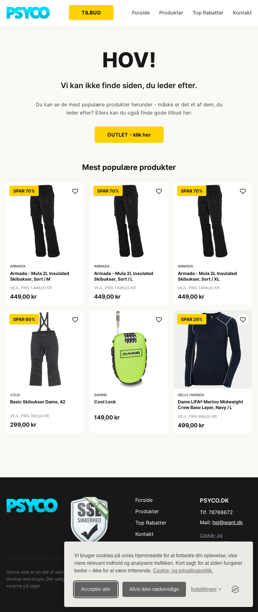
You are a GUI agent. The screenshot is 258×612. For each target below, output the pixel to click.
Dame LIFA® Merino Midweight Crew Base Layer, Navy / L (210, 404)
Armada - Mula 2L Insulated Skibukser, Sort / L (123, 276)
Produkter (171, 12)
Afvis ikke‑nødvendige (154, 589)
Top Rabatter (208, 12)
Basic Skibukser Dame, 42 (37, 401)
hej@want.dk (227, 522)
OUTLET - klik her (129, 135)
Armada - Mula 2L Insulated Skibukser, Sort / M (39, 276)
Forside (141, 12)
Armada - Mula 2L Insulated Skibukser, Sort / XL (207, 276)
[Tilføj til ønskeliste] (75, 191)
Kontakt (242, 12)
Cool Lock (105, 401)
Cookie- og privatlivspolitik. (183, 570)
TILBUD (91, 12)
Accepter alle (95, 589)
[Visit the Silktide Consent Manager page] (235, 589)
